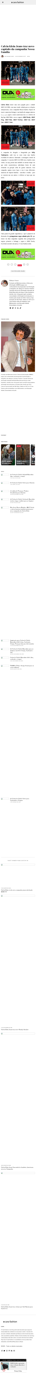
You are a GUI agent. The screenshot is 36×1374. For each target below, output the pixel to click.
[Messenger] (12, 264)
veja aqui (4, 114)
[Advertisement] (18, 18)
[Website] (20, 308)
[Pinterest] (9, 1351)
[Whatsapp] (24, 264)
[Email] (27, 264)
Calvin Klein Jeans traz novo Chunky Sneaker (14, 1029)
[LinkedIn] (18, 308)
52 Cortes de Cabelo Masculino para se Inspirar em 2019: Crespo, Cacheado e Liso (21, 650)
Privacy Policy (18, 1371)
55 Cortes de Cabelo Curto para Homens (22, 483)
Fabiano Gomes (14, 280)
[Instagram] (15, 308)
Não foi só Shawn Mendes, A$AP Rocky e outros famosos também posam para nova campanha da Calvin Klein (22, 509)
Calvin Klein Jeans (18, 271)
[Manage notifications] (3, 1370)
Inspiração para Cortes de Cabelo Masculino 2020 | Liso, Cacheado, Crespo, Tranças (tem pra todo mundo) (22, 642)
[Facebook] (8, 264)
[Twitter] (15, 264)
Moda (28, 56)
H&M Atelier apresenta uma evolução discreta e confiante (17, 1365)
